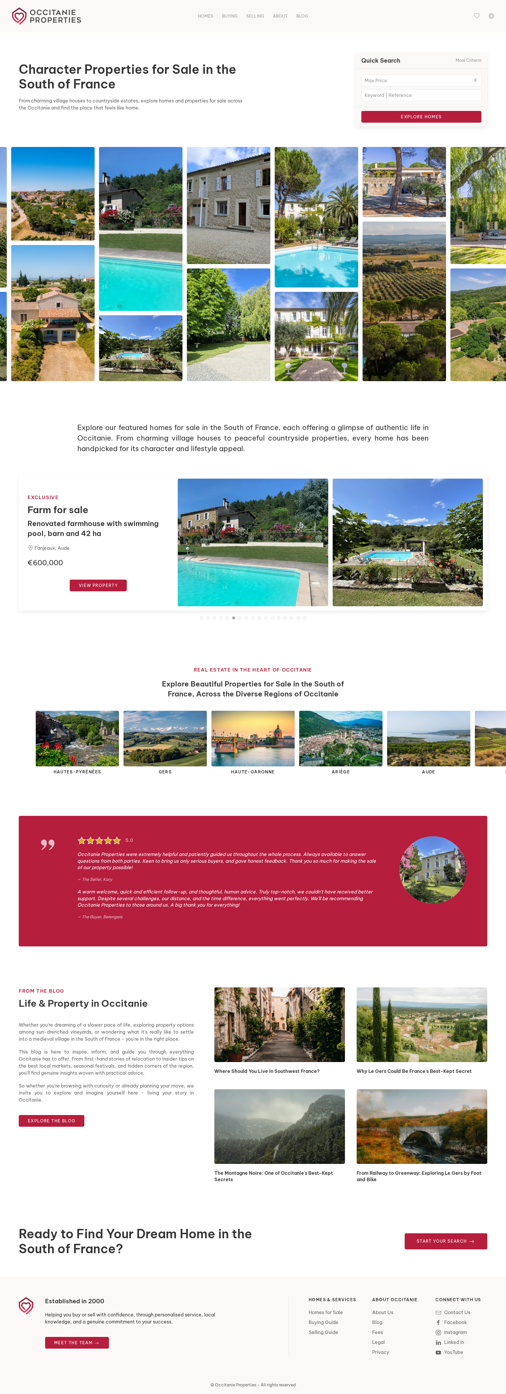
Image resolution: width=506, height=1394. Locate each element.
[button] (477, 16)
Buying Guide (324, 1322)
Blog (302, 16)
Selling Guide (323, 1332)
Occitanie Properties (235, 1385)
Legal (378, 1342)
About (280, 16)
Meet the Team (74, 1342)
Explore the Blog (51, 1121)
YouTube (453, 1352)
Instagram (455, 1332)
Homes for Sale (326, 1312)
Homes (205, 16)
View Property (98, 585)
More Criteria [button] (468, 60)
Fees (377, 1332)
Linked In (454, 1342)
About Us (382, 1312)
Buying (229, 16)
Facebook (455, 1322)
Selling (255, 16)
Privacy (380, 1352)
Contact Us (457, 1312)
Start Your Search (442, 1241)
